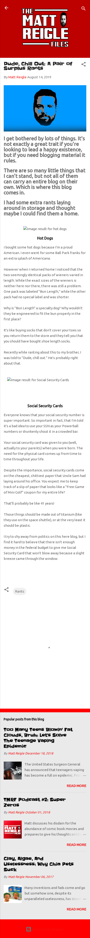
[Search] (83, 9)
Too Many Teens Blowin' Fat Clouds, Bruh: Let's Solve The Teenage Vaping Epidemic (38, 738)
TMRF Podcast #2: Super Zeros (35, 802)
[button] (83, 65)
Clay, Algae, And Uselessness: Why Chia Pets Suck (39, 864)
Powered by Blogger (47, 929)
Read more (76, 786)
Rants (19, 591)
